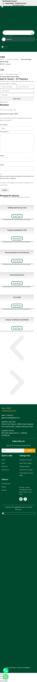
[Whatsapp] (6, 676)
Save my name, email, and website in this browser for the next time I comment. (17, 177)
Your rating (4, 124)
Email (2, 165)
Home (2, 59)
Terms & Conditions (23, 667)
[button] (17, 348)
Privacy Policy (11, 667)
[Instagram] (25, 499)
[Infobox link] (18, 3)
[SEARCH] (32, 33)
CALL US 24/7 (6, 408)
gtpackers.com (20, 507)
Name (2, 156)
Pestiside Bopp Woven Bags (9, 76)
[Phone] (6, 670)
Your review (4, 131)
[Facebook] (21, 499)
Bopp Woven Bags (13, 59)
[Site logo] (6, 13)
